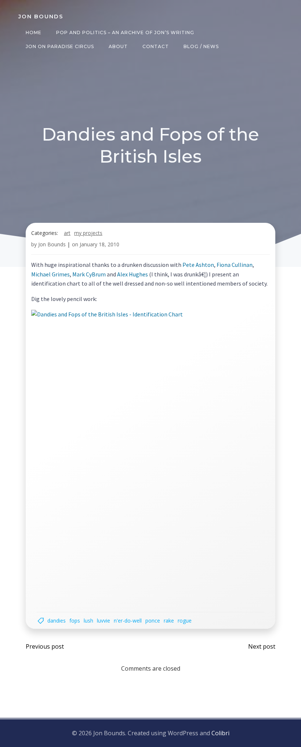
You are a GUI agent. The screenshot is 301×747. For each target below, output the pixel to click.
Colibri (220, 733)
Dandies (56, 620)
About (118, 46)
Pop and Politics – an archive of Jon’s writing (125, 32)
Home (33, 32)
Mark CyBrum (89, 274)
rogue (185, 620)
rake (169, 620)
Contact (155, 46)
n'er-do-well (128, 620)
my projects (88, 232)
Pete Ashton (198, 264)
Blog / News (201, 46)
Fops (74, 620)
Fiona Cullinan (235, 264)
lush (88, 620)
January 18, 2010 (99, 244)
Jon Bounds (52, 244)
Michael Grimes (50, 274)
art (67, 232)
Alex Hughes (132, 274)
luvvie (103, 620)
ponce (152, 620)
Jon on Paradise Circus (60, 46)
